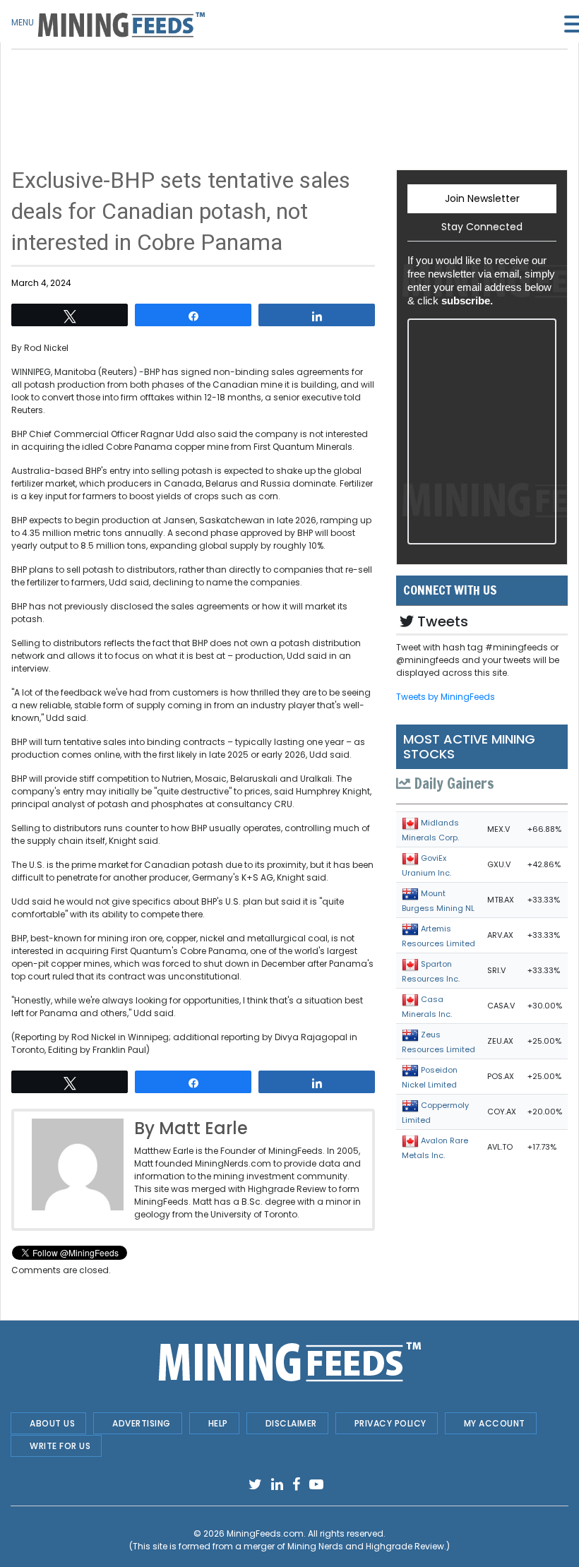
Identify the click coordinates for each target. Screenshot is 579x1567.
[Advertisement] (193, 85)
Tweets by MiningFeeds (445, 697)
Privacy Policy (390, 1423)
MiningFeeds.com (265, 1533)
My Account (494, 1423)
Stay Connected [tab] (482, 227)
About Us (52, 1423)
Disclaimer (291, 1423)
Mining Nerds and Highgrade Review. (366, 1546)
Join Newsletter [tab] (482, 198)
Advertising (141, 1423)
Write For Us (60, 1446)
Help (218, 1423)
